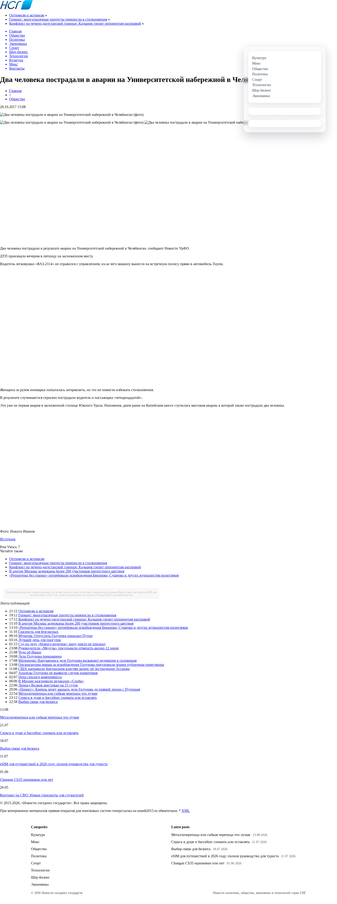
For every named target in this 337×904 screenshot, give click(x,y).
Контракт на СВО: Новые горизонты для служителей (42, 795)
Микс (35, 842)
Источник (8, 539)
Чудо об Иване (29, 652)
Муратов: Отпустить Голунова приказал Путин (55, 636)
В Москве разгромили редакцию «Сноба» (51, 681)
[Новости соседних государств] (16, 8)
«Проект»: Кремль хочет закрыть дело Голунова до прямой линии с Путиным (79, 689)
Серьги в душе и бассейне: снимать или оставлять (90, 592)
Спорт (36, 863)
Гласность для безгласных (38, 632)
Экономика (40, 884)
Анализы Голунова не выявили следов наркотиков (58, 673)
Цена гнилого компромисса (40, 677)
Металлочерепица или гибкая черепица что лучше (34, 592)
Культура (38, 835)
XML (186, 811)
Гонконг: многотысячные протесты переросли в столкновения (58, 19)
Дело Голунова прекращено (40, 656)
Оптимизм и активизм (26, 15)
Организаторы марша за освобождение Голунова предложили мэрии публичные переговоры (91, 665)
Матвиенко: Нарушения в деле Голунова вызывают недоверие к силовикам (77, 660)
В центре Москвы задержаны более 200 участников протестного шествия (66, 571)
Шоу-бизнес (40, 877)
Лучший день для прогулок (39, 640)
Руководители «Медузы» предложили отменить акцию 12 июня (68, 648)
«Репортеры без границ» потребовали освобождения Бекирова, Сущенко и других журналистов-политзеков (94, 575)
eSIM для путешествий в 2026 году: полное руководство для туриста (93, 593)
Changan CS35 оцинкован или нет (114, 595)
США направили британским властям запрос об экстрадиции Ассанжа (74, 669)
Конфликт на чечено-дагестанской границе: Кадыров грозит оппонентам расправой (75, 23)
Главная (15, 91)
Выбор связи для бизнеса (132, 592)
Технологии (40, 870)
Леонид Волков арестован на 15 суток (48, 685)
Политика (39, 856)
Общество (17, 99)
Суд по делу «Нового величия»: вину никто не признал (61, 644)
